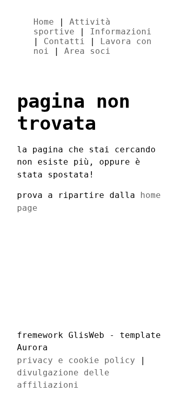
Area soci (87, 51)
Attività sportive (71, 26)
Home (43, 22)
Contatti (64, 41)
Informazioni (121, 31)
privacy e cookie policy (76, 360)
